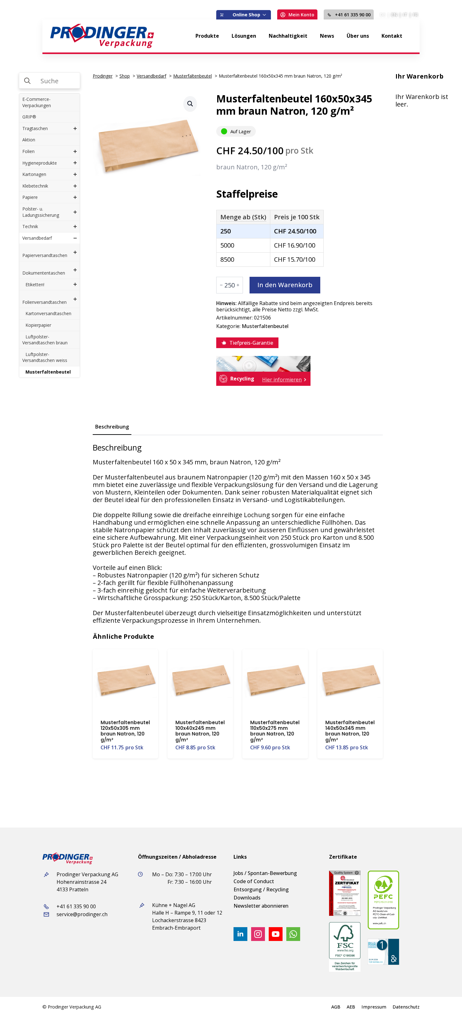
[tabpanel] (238, 533)
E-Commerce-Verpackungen (36, 102)
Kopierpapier (38, 325)
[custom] (293, 934)
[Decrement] (221, 285)
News (327, 35)
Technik (30, 226)
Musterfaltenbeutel (48, 372)
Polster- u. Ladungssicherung (40, 212)
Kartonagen (34, 174)
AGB (335, 1007)
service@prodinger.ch (82, 914)
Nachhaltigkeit (288, 35)
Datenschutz (406, 1007)
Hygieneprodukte (39, 163)
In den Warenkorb (284, 285)
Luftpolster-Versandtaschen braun (45, 340)
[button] (190, 103)
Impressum (373, 1007)
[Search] (27, 81)
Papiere (30, 197)
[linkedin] (240, 934)
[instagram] (258, 934)
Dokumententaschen (43, 273)
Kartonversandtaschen (48, 313)
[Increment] (237, 285)
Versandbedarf (37, 238)
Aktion (28, 140)
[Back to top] (446, 1001)
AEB (351, 1007)
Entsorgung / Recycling (261, 889)
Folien (28, 151)
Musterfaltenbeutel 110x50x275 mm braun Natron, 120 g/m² (275, 731)
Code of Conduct (254, 881)
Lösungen (244, 35)
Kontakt (392, 35)
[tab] (112, 427)
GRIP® (29, 117)
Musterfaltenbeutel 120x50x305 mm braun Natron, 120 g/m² (125, 731)
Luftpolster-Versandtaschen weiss (44, 357)
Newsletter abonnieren (261, 905)
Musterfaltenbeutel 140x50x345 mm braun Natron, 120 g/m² (350, 731)
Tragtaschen (35, 128)
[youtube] (276, 934)
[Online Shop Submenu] (265, 14)
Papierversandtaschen (44, 255)
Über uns (358, 35)
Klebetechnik (35, 186)
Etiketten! (34, 284)
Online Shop (246, 15)
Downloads (247, 897)
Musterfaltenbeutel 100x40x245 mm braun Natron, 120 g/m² (200, 731)
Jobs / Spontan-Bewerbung (265, 873)
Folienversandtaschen (44, 302)
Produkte (207, 35)
